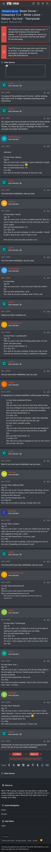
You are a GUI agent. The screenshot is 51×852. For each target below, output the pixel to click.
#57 (48, 620)
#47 (48, 278)
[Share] (44, 93)
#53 (48, 482)
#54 (48, 520)
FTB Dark (5, 837)
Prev (18, 754)
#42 (48, 118)
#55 (48, 562)
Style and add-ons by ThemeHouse (15, 849)
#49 (48, 332)
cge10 (5, 22)
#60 (48, 741)
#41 (48, 93)
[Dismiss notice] (47, 29)
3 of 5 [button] (25, 754)
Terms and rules (8, 841)
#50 (48, 371)
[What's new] (43, 3)
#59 (48, 702)
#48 (48, 312)
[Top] (39, 840)
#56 (48, 582)
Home (3, 810)
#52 (48, 461)
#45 (48, 211)
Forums (4, 814)
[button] (3, 3)
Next (33, 754)
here (16, 34)
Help (29, 841)
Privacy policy (21, 841)
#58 (48, 661)
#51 (48, 392)
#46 (48, 257)
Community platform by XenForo (24, 847)
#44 (48, 190)
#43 (48, 146)
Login (3, 826)
